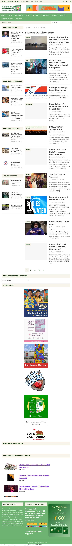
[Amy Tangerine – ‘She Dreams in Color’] (5, 182)
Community (19, 15)
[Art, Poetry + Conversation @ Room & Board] (5, 195)
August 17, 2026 (16, 105)
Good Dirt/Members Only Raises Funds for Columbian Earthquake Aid (17, 115)
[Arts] (36, 66)
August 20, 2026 (16, 141)
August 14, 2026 (16, 120)
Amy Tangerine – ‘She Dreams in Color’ (16, 182)
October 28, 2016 (56, 157)
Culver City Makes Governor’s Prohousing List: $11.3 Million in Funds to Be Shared (17, 36)
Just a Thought (7, 19)
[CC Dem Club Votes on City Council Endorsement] (5, 163)
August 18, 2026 (16, 153)
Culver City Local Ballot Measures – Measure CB (58, 246)
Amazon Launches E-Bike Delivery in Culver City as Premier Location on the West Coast (17, 67)
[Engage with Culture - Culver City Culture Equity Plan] (36, 341)
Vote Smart (45, 15)
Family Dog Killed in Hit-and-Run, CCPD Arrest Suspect (17, 51)
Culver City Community (12, 81)
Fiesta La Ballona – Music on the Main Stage (17, 87)
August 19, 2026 (16, 73)
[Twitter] (66, 1)
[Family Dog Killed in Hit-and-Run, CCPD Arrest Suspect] (5, 51)
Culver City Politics (11, 129)
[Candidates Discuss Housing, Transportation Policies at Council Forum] (5, 135)
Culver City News (10, 28)
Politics (35, 15)
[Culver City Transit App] (36, 417)
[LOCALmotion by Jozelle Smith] (36, 130)
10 (39, 270)
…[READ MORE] (56, 54)
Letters (54, 15)
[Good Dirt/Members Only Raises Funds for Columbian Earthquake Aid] (5, 114)
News (10, 15)
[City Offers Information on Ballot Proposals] (5, 150)
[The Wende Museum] (36, 366)
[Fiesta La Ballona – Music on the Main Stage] (5, 88)
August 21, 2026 (16, 42)
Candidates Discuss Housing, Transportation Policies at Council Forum (17, 136)
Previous (28, 8)
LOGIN (45, 542)
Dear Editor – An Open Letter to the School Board (58, 106)
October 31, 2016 (56, 45)
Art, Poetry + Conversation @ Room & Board (16, 194)
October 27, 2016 (56, 252)
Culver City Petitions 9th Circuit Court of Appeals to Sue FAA (59, 39)
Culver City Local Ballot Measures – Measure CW (58, 151)
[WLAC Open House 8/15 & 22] (36, 316)
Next (67, 8)
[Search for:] (60, 22)
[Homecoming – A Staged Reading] (5, 207)
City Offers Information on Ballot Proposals (16, 150)
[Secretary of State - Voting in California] (36, 439)
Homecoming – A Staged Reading (16, 205)
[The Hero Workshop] (36, 392)
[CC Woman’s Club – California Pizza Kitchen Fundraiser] (5, 100)
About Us (18, 19)
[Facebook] (63, 1)
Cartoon (63, 15)
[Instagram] (70, 1)
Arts (27, 15)
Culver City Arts (10, 176)
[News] (36, 43)
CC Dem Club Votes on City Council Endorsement (15, 163)
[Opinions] (36, 111)
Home (3, 15)
